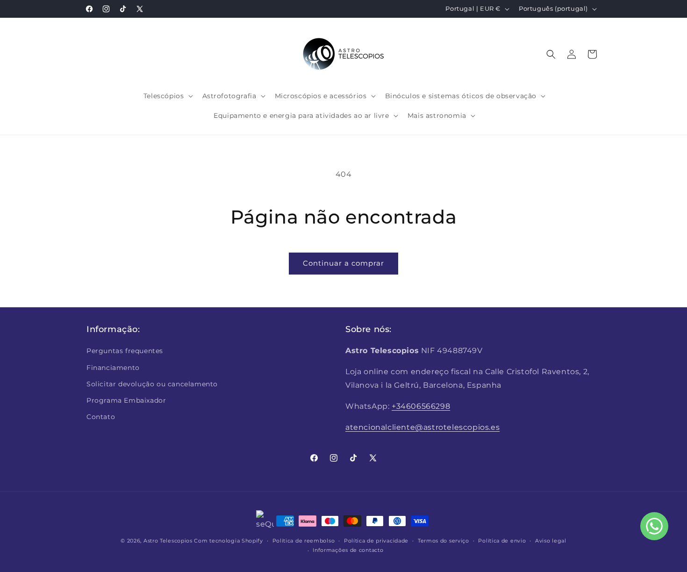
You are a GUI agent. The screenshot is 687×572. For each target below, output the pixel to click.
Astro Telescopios (168, 540)
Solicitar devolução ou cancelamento (152, 384)
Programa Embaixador (126, 400)
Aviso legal (550, 540)
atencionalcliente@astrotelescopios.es (422, 427)
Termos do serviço (443, 540)
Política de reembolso (303, 540)
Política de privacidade (376, 540)
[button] (167, 96)
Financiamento (113, 367)
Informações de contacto (348, 550)
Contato (100, 417)
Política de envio (502, 540)
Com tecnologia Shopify (228, 540)
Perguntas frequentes (124, 351)
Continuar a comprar (343, 263)
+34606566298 (421, 406)
